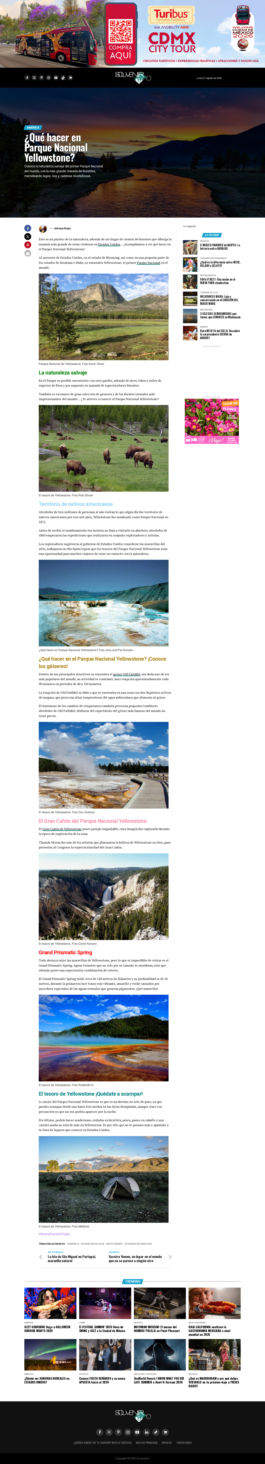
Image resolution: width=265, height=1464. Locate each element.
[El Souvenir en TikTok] (156, 1432)
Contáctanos (184, 1442)
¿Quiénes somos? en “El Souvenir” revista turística (102, 1442)
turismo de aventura (139, 1244)
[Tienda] (165, 1432)
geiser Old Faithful (126, 674)
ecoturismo (115, 1244)
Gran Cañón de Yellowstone (61, 829)
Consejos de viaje (93, 1244)
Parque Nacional (148, 263)
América (74, 1244)
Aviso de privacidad (147, 1442)
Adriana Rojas (62, 228)
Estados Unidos (109, 244)
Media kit (167, 1442)
